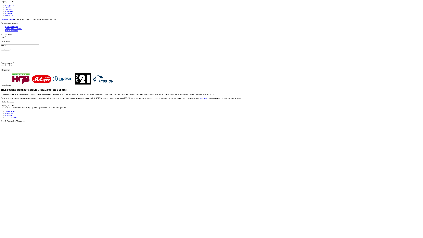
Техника (8, 9)
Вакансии (9, 113)
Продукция (9, 6)
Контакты (9, 15)
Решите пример (7, 63)
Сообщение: (6, 50)
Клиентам (9, 11)
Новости (8, 13)
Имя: (3, 37)
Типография (10, 111)
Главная (4, 19)
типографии (204, 98)
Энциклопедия (11, 117)
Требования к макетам (13, 29)
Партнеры (9, 115)
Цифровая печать (11, 27)
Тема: (3, 45)
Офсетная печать (11, 31)
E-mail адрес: (6, 41)
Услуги (8, 7)
